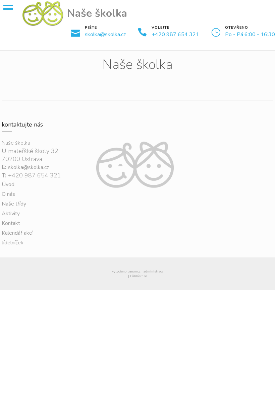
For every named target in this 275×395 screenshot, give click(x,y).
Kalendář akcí (17, 233)
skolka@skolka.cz (105, 34)
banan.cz (134, 271)
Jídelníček (12, 242)
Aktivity (11, 213)
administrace (153, 271)
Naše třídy (14, 204)
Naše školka (97, 13)
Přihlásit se (138, 276)
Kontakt (11, 223)
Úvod (8, 184)
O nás (8, 194)
